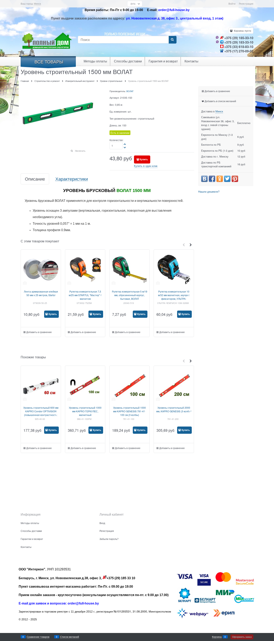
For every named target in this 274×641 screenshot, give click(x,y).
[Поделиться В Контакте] (204, 179)
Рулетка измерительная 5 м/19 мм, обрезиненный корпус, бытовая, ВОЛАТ (129, 295)
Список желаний (69, 636)
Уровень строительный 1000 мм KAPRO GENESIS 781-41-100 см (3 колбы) (129, 411)
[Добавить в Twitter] (227, 179)
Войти (231, 3)
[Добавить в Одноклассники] (219, 179)
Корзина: (242, 30)
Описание (35, 179)
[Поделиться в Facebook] (212, 179)
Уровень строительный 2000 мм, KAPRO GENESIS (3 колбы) (174, 409)
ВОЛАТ (130, 91)
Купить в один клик (145, 166)
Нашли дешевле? (208, 191)
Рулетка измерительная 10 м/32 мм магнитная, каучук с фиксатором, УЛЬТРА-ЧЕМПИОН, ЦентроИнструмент (174, 299)
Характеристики (71, 179)
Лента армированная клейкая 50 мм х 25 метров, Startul (41, 293)
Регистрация (246, 3)
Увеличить (80, 150)
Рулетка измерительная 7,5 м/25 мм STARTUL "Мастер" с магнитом (85, 295)
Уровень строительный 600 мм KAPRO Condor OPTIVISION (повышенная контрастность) (40, 411)
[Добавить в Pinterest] (235, 179)
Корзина (217, 636)
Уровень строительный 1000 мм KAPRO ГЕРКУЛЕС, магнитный (85, 411)
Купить (144, 159)
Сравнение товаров (38, 636)
